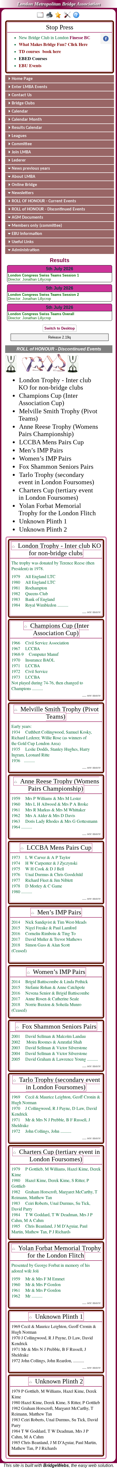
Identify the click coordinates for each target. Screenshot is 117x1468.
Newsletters (22, 193)
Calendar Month (26, 119)
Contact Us (21, 95)
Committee (21, 144)
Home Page (22, 79)
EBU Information (26, 234)
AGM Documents (27, 217)
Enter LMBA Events (29, 87)
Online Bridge (24, 185)
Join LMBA (21, 152)
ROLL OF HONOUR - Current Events (43, 201)
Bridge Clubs (23, 103)
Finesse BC (80, 37)
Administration (25, 250)
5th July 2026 (59, 268)
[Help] (77, 15)
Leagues (18, 136)
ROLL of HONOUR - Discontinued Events (48, 209)
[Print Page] (50, 15)
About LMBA (23, 177)
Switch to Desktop (59, 328)
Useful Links (22, 242)
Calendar (19, 111)
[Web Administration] (68, 15)
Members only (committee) (36, 226)
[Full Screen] (41, 15)
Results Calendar (26, 128)
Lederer (18, 160)
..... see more (91, 612)
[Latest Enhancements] (59, 15)
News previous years (30, 168)
